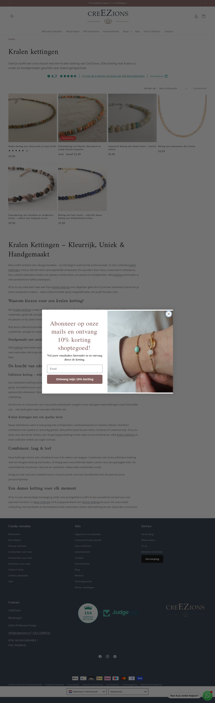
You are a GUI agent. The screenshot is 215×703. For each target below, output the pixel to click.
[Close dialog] (169, 314)
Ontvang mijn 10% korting (74, 379)
